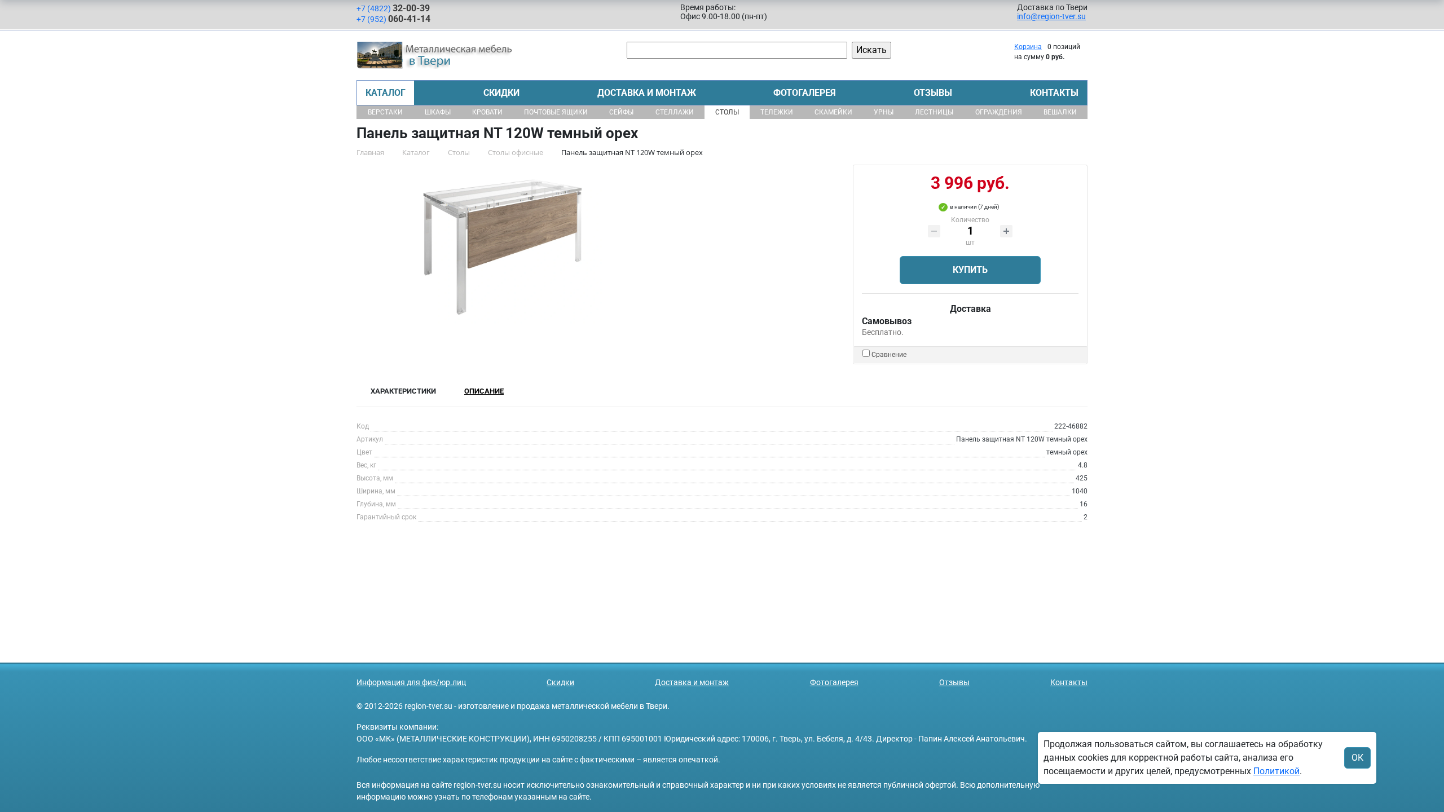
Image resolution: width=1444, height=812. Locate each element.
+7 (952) (393, 19)
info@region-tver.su (1051, 16)
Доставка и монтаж (646, 92)
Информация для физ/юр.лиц (411, 682)
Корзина (1028, 47)
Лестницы (934, 112)
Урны (883, 112)
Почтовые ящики (556, 112)
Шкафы (438, 112)
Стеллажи (674, 112)
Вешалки (1060, 112)
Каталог (386, 92)
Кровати (487, 112)
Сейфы (621, 112)
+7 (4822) (393, 8)
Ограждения (998, 112)
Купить (970, 269)
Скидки (501, 92)
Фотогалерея (804, 92)
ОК (1357, 757)
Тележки (776, 112)
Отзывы (933, 92)
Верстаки (385, 112)
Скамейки (833, 112)
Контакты (1054, 92)
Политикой (1276, 771)
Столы (727, 112)
